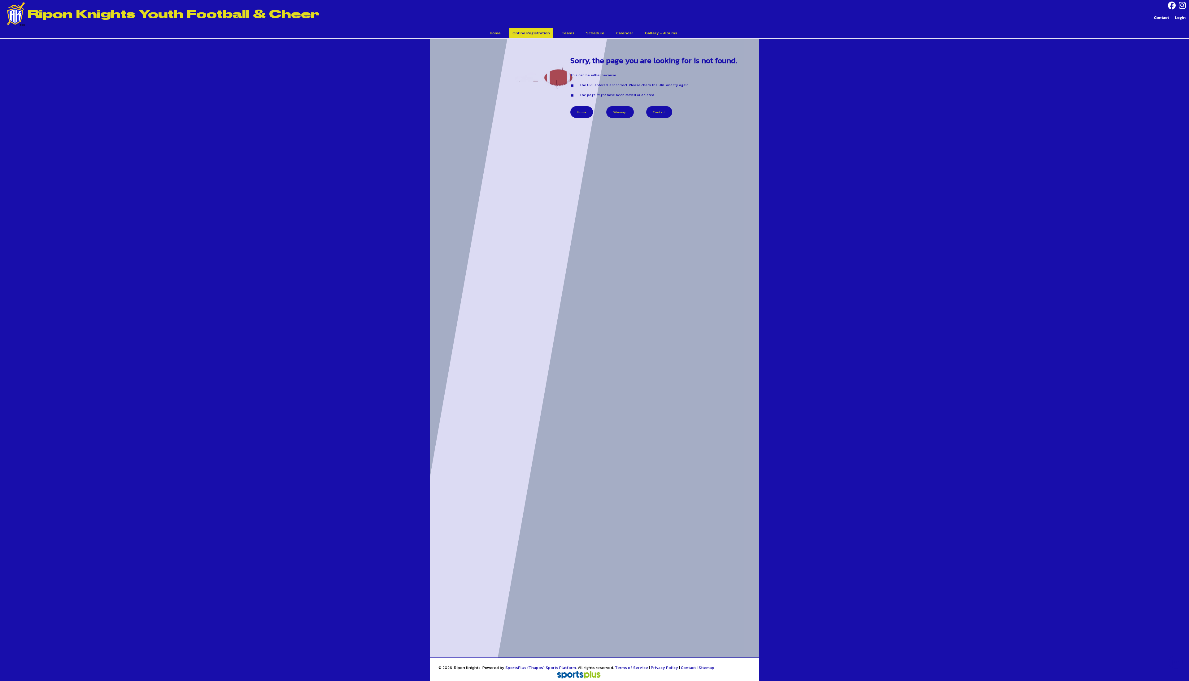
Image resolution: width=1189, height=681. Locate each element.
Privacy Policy (664, 667)
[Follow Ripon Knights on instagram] (1184, 6)
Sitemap (706, 667)
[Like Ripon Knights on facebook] (1172, 6)
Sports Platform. (561, 667)
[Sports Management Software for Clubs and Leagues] (576, 675)
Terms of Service (631, 667)
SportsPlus (515, 667)
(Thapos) (536, 667)
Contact (688, 667)
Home (581, 112)
